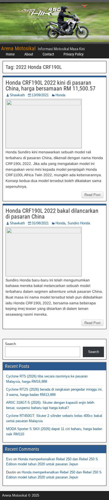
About (28, 54)
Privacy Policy (73, 54)
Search (10, 344)
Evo (9, 459)
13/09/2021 (40, 95)
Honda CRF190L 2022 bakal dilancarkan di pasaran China (52, 214)
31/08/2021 (40, 223)
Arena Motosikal (18, 48)
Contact (48, 54)
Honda (60, 95)
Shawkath (17, 95)
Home (10, 54)
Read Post (92, 195)
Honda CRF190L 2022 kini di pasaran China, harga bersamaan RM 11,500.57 (51, 85)
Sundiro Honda (78, 223)
